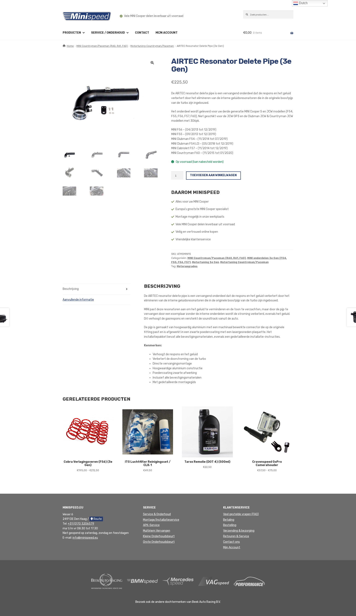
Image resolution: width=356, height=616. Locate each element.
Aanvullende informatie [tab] (78, 299)
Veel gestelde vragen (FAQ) (241, 514)
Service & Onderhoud (157, 514)
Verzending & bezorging (238, 530)
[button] (152, 63)
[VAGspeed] (213, 581)
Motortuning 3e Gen (205, 262)
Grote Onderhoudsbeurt (159, 542)
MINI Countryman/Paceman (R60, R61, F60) (102, 46)
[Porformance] (249, 581)
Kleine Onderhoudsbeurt (159, 536)
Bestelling (229, 525)
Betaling (228, 520)
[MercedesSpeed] (178, 581)
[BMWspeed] (142, 581)
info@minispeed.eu (85, 537)
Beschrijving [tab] (71, 289)
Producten (72, 32)
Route (97, 519)
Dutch (303, 3)
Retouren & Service (236, 536)
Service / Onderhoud (108, 32)
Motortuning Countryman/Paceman (152, 46)
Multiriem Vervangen (156, 530)
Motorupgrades (187, 266)
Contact (142, 32)
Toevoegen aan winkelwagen (213, 175)
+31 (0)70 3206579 (81, 523)
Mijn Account (231, 547)
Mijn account (167, 32)
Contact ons (231, 542)
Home (70, 46)
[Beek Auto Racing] (106, 581)
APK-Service (151, 525)
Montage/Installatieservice (161, 520)
